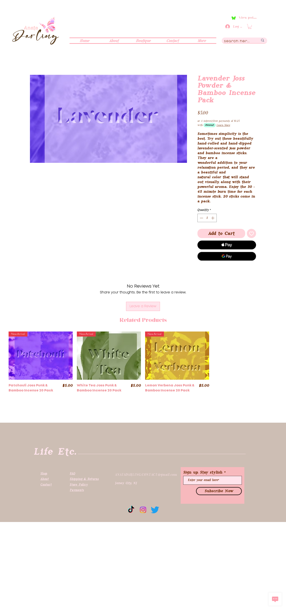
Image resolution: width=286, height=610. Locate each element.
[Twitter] (155, 510)
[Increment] (213, 218)
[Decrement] (201, 218)
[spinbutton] (207, 218)
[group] (143, 367)
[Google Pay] (226, 256)
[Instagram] (143, 510)
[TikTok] (131, 510)
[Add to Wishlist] (251, 233)
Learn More (223, 125)
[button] (250, 26)
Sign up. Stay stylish (202, 472)
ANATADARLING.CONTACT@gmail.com (146, 475)
